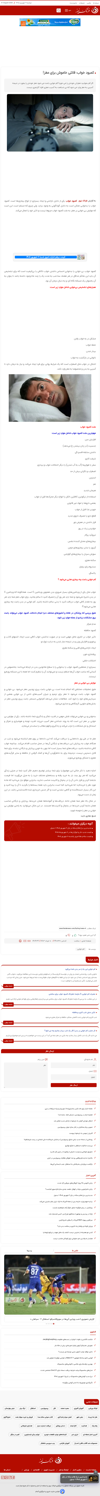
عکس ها (75, 1251)
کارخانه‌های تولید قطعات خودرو (55, 1434)
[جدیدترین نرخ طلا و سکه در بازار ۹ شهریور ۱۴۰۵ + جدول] (93, 1479)
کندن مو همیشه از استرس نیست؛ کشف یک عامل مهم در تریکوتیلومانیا (68, 1232)
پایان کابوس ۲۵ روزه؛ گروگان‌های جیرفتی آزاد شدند (75, 1183)
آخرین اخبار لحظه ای (90, 1434)
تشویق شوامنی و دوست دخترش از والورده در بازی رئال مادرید (71, 1152)
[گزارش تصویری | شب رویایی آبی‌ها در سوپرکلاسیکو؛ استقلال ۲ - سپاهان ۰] (50, 1285)
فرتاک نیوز (83, 200)
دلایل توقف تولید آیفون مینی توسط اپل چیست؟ (75, 1352)
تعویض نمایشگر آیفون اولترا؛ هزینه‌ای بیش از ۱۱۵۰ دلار (74, 1345)
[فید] (6, 1478)
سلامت (77, 941)
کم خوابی (80, 949)
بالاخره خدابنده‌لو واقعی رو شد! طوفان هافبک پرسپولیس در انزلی (70, 1158)
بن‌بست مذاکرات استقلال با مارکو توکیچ (79, 1146)
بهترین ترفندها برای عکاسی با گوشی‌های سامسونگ (75, 1364)
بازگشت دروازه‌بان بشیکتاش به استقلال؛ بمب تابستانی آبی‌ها (71, 1164)
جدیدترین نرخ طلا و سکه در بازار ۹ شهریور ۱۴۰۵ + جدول (74, 1478)
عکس (89, 3)
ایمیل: (90, 1071)
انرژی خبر (74, 1434)
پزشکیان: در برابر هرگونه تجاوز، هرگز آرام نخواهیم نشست (73, 1208)
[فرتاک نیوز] (86, 14)
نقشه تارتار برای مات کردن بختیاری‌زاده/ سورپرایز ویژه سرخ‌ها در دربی (69, 1109)
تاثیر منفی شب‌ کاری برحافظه (83, 1012)
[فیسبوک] (13, 1478)
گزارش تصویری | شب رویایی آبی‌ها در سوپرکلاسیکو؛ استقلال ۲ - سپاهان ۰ (62, 1319)
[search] (59, 10)
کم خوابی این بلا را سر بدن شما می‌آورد (80, 969)
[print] (20, 940)
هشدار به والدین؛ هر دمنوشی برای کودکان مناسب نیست (73, 1238)
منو (69, 10)
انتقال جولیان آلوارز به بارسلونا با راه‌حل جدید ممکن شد (73, 1121)
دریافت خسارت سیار (44, 1426)
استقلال (33, 1408)
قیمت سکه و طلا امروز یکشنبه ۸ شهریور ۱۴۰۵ (74, 836)
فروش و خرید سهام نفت (24, 1417)
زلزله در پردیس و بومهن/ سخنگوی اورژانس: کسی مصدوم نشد (71, 1214)
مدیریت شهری (49, 1470)
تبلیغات (82, 3)
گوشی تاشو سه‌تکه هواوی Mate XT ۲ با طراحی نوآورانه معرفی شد (70, 1358)
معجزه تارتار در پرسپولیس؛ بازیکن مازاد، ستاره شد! (75, 1115)
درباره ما (96, 3)
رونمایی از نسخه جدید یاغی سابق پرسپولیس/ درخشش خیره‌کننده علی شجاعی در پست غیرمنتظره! (58, 1139)
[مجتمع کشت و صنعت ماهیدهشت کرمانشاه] (50, 22)
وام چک (94, 1426)
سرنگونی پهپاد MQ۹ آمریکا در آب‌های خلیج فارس (76, 1220)
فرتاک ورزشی (92, 1408)
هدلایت (84, 1426)
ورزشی (26, 1470)
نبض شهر (79, 1417)
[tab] (73, 1251)
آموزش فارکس (64, 1443)
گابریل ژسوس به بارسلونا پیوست (81, 1133)
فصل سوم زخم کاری (64, 1417)
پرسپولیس (44, 1408)
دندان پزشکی (60, 1426)
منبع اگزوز (7, 1417)
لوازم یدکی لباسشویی (31, 1434)
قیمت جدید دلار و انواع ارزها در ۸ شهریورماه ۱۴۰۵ (73, 832)
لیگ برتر (22, 1408)
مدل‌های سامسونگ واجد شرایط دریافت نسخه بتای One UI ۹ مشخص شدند (66, 1370)
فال (54, 1408)
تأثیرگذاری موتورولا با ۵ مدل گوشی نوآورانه (78, 1383)
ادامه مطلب (8, 986)
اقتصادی (36, 1470)
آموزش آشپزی (78, 1408)
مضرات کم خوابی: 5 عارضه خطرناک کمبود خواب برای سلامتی (72, 994)
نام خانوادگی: (88, 1059)
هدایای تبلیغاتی (26, 1426)
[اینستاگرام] (9, 1478)
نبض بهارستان (10, 1408)
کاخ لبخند (73, 1426)
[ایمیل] (24, 940)
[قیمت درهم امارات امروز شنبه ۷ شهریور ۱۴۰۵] (81, 257)
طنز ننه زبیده (92, 1417)
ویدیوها (29, 1251)
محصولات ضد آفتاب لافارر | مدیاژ (85, 1443)
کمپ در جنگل (14, 1434)
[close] (96, 1472)
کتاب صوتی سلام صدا (45, 1417)
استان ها (7, 1470)
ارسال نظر (74, 1085)
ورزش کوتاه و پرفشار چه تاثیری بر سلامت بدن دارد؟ (75, 1226)
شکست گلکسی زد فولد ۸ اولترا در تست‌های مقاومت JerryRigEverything (68, 1339)
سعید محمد (65, 1408)
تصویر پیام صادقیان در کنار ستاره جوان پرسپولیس (75, 1127)
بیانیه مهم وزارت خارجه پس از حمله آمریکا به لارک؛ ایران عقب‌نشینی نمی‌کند (66, 1201)
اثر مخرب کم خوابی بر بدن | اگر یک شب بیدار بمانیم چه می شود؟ (69, 1031)
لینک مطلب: (91, 928)
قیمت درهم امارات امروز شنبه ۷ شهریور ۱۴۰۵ (45, 257)
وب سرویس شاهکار (48, 1443)
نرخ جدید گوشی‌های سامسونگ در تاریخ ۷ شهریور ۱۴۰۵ (73, 1376)
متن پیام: (40, 1059)
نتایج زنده (73, 3)
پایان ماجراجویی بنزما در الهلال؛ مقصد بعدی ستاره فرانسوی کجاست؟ (69, 1189)
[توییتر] (2, 1478)
